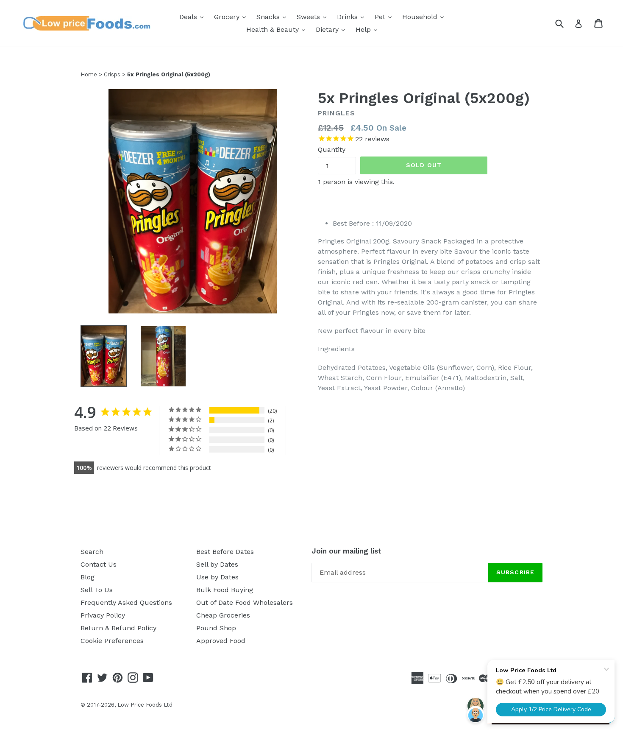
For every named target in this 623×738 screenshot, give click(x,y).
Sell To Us (97, 590)
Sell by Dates (217, 564)
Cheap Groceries (223, 615)
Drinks (352, 16)
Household (425, 16)
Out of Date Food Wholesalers (244, 602)
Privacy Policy (103, 615)
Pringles (336, 113)
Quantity (331, 149)
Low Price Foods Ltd (144, 705)
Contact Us (99, 564)
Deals (193, 16)
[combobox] (564, 23)
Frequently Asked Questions (126, 602)
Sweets (314, 16)
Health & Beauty (277, 29)
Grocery (232, 16)
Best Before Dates (225, 552)
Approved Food (220, 641)
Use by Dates (217, 577)
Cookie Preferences (112, 641)
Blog (88, 577)
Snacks (273, 16)
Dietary (332, 29)
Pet (385, 16)
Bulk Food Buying (224, 590)
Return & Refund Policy (118, 628)
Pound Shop (216, 628)
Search (92, 552)
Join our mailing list (346, 551)
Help (368, 29)
